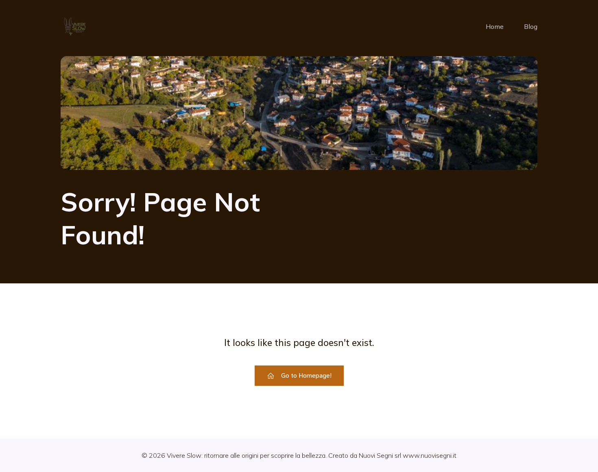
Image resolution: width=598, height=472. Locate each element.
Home (495, 26)
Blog (530, 26)
